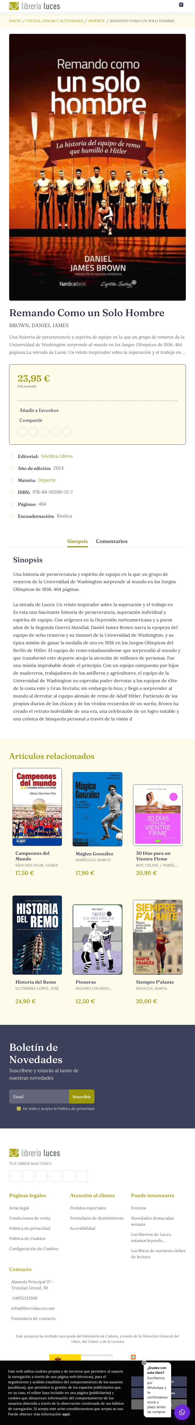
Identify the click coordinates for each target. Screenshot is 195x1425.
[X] (41, 1176)
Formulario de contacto (33, 1318)
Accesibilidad (82, 1228)
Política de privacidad (30, 1228)
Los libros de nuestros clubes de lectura (158, 1253)
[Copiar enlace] (66, 431)
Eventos (138, 1207)
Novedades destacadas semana (152, 1221)
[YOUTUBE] (68, 1176)
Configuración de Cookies (33, 1248)
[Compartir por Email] (55, 431)
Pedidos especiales (88, 1207)
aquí (66, 1414)
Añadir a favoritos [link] (39, 410)
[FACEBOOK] (15, 1176)
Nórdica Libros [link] (57, 456)
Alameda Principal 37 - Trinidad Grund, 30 (32, 1284)
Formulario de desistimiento (97, 1218)
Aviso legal (19, 1207)
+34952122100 (24, 1298)
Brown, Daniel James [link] (39, 325)
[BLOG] (55, 1176)
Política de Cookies (27, 1238)
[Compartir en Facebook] (22, 431)
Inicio (15, 21)
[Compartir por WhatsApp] (44, 431)
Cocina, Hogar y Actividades (54, 21)
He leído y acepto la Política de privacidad (58, 1108)
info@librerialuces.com (33, 1308)
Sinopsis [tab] (77, 541)
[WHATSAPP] (82, 1176)
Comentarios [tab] (112, 541)
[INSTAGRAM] (28, 1176)
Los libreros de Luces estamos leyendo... (151, 1237)
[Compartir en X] (33, 431)
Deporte (96, 21)
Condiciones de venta (29, 1218)
